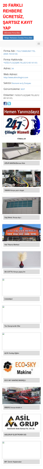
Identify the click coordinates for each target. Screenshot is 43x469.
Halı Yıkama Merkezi (11, 244)
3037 (23, 89)
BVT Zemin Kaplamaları (13, 462)
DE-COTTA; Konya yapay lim (14, 272)
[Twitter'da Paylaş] (9, 103)
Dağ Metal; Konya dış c (12, 217)
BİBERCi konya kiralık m (13, 407)
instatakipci (8, 299)
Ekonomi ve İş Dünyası (21, 83)
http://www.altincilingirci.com (16, 77)
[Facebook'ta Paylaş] (5, 103)
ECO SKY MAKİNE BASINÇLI (15, 380)
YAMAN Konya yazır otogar (14, 190)
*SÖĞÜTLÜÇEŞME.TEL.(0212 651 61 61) (20, 62)
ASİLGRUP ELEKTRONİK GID (15, 434)
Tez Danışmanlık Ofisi (12, 326)
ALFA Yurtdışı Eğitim (11, 353)
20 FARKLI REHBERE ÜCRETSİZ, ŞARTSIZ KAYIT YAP (17, 16)
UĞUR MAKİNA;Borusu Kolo (14, 163)
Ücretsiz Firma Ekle (13, 33)
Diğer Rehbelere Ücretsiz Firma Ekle (19, 38)
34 (12, 68)
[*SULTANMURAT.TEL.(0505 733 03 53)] (22, 121)
